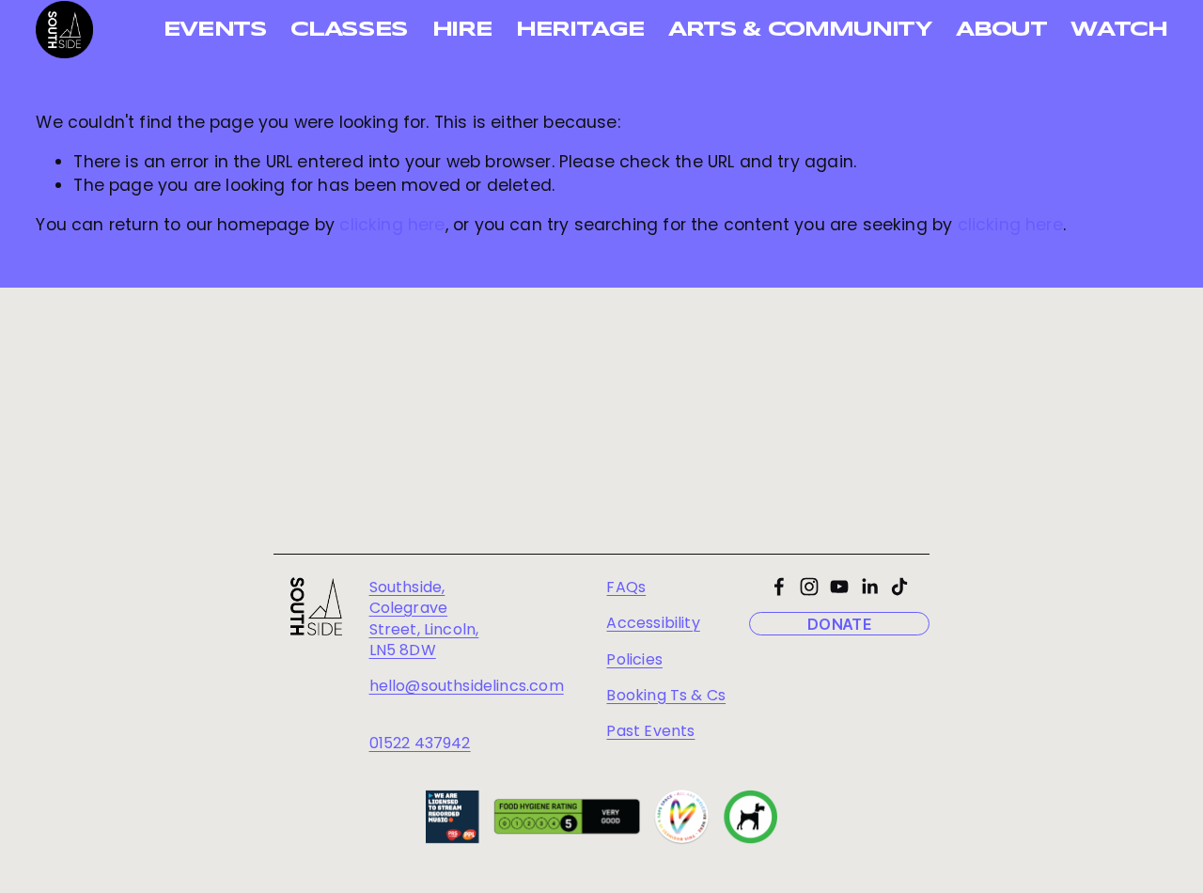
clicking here (392, 224)
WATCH (1118, 30)
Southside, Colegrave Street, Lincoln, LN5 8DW (424, 619)
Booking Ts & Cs (666, 695)
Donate (839, 624)
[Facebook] (779, 586)
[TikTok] (899, 586)
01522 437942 (420, 743)
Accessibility (652, 623)
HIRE (462, 30)
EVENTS (215, 30)
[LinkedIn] (869, 586)
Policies (634, 660)
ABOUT (1001, 30)
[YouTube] (839, 586)
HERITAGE (580, 30)
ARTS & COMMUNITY (800, 30)
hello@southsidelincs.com (466, 686)
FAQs (626, 587)
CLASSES (349, 30)
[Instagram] (809, 586)
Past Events (650, 731)
